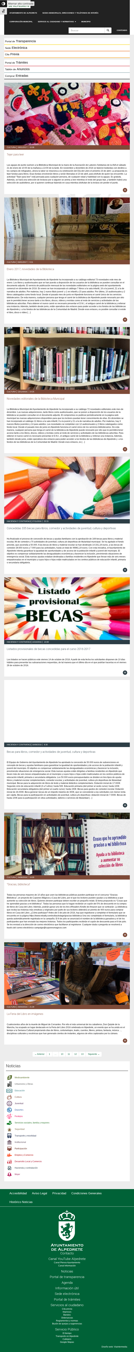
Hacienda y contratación (20, 521)
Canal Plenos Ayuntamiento (67, 1262)
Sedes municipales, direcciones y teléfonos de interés (70, 13)
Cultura (11, 147)
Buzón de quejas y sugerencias (67, 1323)
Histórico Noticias (21, 1202)
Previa (12, 54)
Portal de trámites (67, 1299)
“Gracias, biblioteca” (18, 884)
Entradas (16, 75)
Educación (20, 1090)
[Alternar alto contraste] (3, 3)
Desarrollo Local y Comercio (28, 1161)
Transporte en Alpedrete (67, 1336)
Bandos (67, 1315)
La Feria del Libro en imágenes (25, 1014)
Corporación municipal (21, 22)
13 (82, 1054)
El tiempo (67, 1333)
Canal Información (67, 1265)
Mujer (17, 1174)
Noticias (67, 1271)
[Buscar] (108, 30)
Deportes (19, 1110)
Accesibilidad (18, 1193)
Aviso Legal (39, 1193)
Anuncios (17, 69)
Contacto (67, 1253)
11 (69, 1054)
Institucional (20, 1142)
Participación (21, 1148)
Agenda (67, 1283)
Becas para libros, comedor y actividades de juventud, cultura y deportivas (51, 751)
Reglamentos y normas (67, 1321)
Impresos (67, 1312)
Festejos (19, 1116)
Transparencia (20, 41)
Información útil (67, 1288)
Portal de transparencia (67, 1277)
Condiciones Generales (86, 1193)
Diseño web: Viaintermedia (114, 1347)
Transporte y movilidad (25, 1136)
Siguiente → (94, 1054)
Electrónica (16, 48)
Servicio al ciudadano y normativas (56, 22)
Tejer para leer (15, 154)
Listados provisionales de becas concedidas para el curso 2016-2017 (48, 649)
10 (62, 1054)
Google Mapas (67, 1342)
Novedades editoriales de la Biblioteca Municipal (35, 398)
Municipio (86, 22)
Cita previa (67, 1309)
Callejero (67, 1339)
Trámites (16, 62)
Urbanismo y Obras (24, 1084)
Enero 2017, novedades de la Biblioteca (30, 269)
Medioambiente (22, 1077)
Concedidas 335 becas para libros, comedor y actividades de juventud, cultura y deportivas (61, 528)
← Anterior (39, 1054)
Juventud (19, 1103)
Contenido (122, 30)
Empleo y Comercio (24, 1155)
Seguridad (20, 1129)
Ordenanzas (67, 1318)
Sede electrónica (67, 1294)
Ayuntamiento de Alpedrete (23, 13)
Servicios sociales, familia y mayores (32, 1123)
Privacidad (59, 1193)
